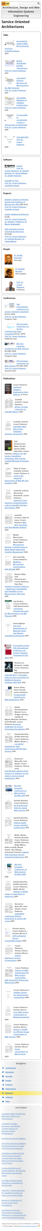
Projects (8, 1085)
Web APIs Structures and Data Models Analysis (16, 525)
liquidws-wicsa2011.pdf (15, 813)
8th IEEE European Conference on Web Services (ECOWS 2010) (20, 869)
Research (9, 1093)
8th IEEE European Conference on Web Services (17, 346)
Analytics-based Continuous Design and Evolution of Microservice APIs (16, 202)
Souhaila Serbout (12, 51)
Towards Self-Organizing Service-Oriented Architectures (17, 854)
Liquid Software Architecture (17, 214)
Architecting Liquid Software (14, 1139)
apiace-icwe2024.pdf (14, 436)
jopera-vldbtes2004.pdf (19, 1019)
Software (9, 1097)
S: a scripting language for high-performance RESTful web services (16, 746)
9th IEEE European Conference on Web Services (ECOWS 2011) (20, 791)
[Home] (6, 4)
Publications (10, 1089)
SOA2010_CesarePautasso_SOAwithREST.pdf (21, 152)
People (8, 1081)
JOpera (19, 166)
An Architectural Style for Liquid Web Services (21, 808)
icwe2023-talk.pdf (13, 56)
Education (9, 1072)
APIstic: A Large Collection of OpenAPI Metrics (16, 409)
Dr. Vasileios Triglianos (14, 222)
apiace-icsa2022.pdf (18, 530)
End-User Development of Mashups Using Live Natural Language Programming (16, 631)
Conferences (10, 1068)
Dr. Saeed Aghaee (20, 173)
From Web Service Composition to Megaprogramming (21, 1014)
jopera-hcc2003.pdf (18, 1056)
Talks (7, 1102)
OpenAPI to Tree (11, 181)
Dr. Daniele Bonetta (13, 239)
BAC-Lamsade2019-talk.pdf (17, 132)
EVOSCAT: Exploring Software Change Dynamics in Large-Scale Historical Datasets (14, 1146)
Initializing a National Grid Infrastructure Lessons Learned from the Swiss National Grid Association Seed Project (13, 1158)
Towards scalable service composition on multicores (16, 894)
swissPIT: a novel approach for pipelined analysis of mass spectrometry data (13, 1193)
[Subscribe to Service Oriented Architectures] (39, 1226)
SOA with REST (23, 137)
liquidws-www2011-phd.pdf (17, 830)
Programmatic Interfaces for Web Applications (15, 697)
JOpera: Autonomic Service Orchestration (13, 958)
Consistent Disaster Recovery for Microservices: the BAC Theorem (17, 83)
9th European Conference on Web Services (17, 363)
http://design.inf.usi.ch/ (30, 1226)
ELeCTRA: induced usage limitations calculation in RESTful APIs (12, 1183)
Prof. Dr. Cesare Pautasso (15, 71)
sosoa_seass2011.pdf (14, 859)
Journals (8, 1076)
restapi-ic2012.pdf (11, 702)
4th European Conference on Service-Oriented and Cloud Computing (17, 329)
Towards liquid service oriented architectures (21, 825)
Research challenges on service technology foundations (15, 726)
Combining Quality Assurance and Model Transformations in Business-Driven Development (11, 1129)
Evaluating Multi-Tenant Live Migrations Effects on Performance (13, 1116)
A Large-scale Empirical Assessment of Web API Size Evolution (17, 478)
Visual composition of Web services (21, 1051)
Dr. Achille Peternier (13, 176)
